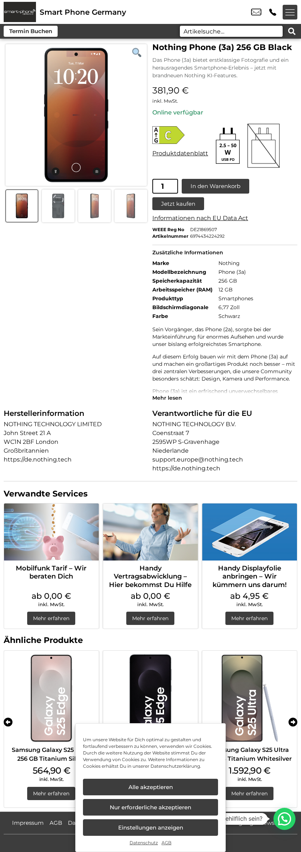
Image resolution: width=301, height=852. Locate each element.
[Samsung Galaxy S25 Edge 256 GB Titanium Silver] (51, 698)
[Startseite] (20, 12)
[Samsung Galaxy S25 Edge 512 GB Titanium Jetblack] (150, 698)
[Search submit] (291, 31)
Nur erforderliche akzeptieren (150, 807)
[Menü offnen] (290, 12)
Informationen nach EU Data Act (200, 218)
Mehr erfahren (51, 618)
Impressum (28, 822)
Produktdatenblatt (180, 153)
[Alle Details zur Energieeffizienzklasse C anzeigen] (180, 135)
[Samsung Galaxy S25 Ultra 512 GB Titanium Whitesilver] (249, 698)
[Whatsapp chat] (284, 819)
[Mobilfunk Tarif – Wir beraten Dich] (51, 532)
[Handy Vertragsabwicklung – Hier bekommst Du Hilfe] (150, 532)
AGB (166, 842)
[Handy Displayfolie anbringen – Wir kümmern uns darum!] (249, 532)
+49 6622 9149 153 (272, 12)
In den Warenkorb (215, 186)
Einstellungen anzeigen (150, 827)
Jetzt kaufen (178, 203)
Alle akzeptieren (150, 787)
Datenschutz (144, 842)
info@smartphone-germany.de (256, 12)
